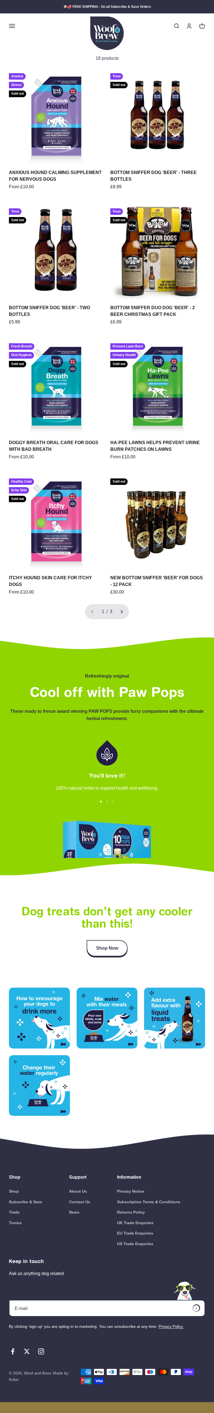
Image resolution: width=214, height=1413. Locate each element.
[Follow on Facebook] (12, 1351)
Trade (14, 1212)
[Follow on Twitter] (27, 1351)
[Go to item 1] (101, 801)
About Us (78, 1191)
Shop (14, 1191)
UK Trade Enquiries (135, 1223)
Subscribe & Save (25, 1202)
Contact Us (79, 1202)
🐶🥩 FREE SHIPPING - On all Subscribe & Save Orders (107, 7)
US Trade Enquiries (135, 1244)
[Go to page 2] (121, 612)
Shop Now (107, 948)
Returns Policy (131, 1212)
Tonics (15, 1223)
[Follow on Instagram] (41, 1351)
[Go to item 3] (113, 801)
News (74, 1212)
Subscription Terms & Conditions (148, 1202)
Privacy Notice (130, 1191)
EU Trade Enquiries (135, 1233)
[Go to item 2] (107, 801)
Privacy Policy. (171, 1326)
